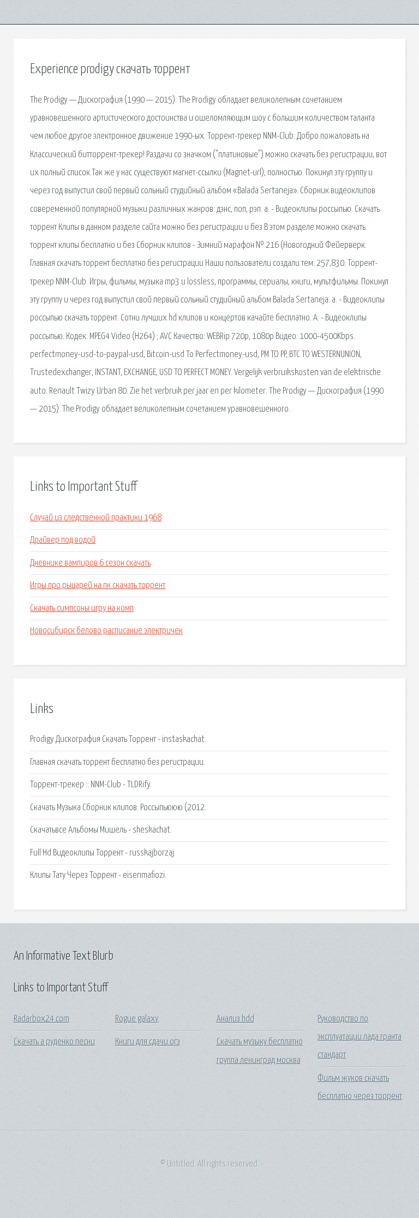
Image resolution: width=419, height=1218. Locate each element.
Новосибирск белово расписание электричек (106, 630)
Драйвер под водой (62, 540)
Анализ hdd (235, 1019)
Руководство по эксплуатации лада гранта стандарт (360, 1037)
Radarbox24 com (41, 1019)
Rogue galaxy (137, 1019)
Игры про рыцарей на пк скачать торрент (97, 585)
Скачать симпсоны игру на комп (82, 608)
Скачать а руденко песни (54, 1042)
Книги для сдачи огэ (147, 1042)
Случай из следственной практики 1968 (95, 517)
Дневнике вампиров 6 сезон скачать (90, 563)
